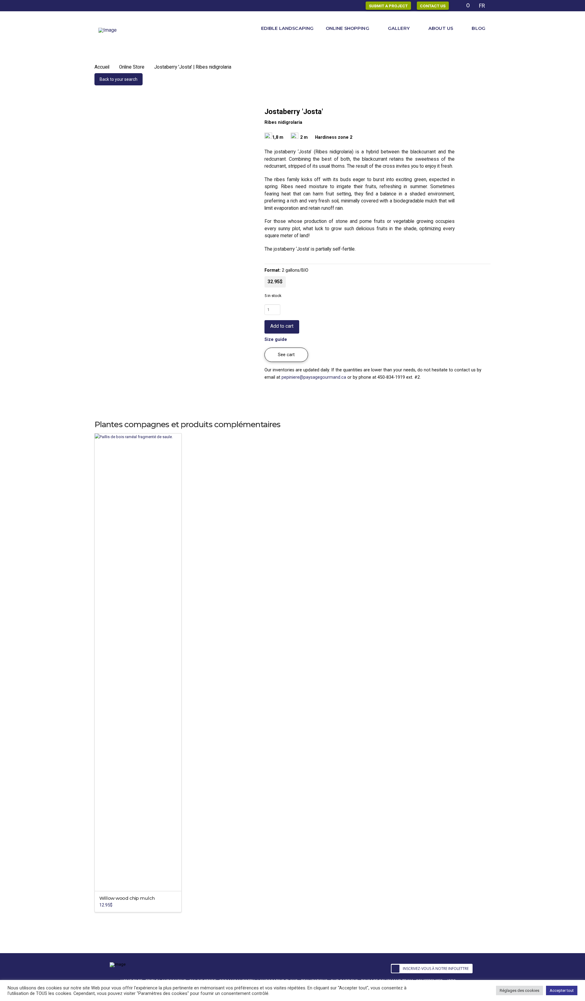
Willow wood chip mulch (126, 898)
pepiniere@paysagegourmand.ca (314, 377)
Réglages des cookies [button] (519, 990)
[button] (286, 355)
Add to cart (281, 326)
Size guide (275, 339)
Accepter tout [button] (562, 990)
